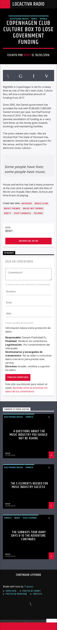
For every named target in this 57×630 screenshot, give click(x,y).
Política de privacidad (16, 594)
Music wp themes (33, 208)
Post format (30, 517)
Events (29, 416)
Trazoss (28, 586)
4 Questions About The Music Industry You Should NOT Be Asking (28, 435)
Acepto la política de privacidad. (19, 322)
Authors (27, 203)
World (43, 18)
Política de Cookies (31, 591)
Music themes (12, 208)
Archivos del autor (28, 241)
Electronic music (19, 18)
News (34, 18)
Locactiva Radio (28, 4)
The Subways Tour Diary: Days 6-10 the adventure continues (29, 536)
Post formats (22, 213)
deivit (27, 55)
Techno (38, 213)
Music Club (41, 203)
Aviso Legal (11, 591)
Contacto (37, 594)
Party (7, 213)
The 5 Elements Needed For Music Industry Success (29, 485)
